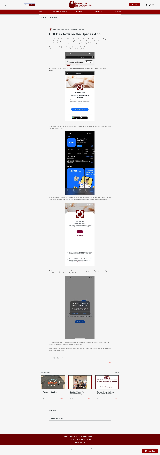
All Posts (43, 17)
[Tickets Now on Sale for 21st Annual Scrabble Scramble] (107, 382)
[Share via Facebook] (50, 358)
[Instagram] (153, 5)
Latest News (53, 17)
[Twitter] (150, 5)
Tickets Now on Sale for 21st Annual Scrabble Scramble (105, 393)
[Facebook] (146, 5)
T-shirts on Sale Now (50, 392)
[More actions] (110, 29)
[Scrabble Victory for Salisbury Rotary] (80, 382)
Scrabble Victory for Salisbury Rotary (77, 393)
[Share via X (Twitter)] (54, 358)
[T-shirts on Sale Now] (53, 382)
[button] (98, 11)
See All (117, 372)
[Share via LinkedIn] (58, 358)
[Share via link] (62, 358)
